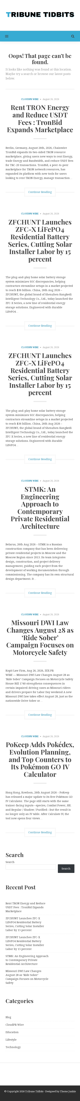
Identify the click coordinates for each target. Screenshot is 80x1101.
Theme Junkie (68, 1091)
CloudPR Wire (30, 99)
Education (12, 1032)
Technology (13, 1047)
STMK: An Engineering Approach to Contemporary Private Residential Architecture (40, 507)
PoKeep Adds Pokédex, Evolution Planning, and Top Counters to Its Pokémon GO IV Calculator (40, 759)
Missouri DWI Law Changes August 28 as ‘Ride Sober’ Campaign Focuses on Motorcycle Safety (40, 637)
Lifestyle (11, 1039)
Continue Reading (40, 192)
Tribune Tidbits (34, 1091)
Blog (8, 1017)
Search (10, 862)
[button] (4, 36)
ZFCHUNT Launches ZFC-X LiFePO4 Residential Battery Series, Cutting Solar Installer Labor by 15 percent (40, 240)
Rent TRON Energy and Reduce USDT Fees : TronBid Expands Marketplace (40, 118)
